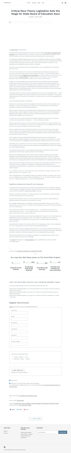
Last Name (14, 329)
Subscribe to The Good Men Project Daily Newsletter (25, 383)
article (13, 239)
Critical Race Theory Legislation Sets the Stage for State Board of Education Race (36, 403)
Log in (11, 306)
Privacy (6, 433)
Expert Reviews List (12, 449)
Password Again (15, 341)
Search (6, 431)
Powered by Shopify (21, 449)
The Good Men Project (25, 405)
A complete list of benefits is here (28, 395)
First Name (14, 322)
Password (14, 335)
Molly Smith (14, 49)
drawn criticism (24, 77)
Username (14, 310)
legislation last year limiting (30, 75)
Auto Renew (14, 380)
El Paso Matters (29, 239)
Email (12, 316)
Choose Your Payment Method (19, 372)
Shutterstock (20, 400)
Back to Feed (36, 418)
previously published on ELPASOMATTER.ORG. (29, 251)
